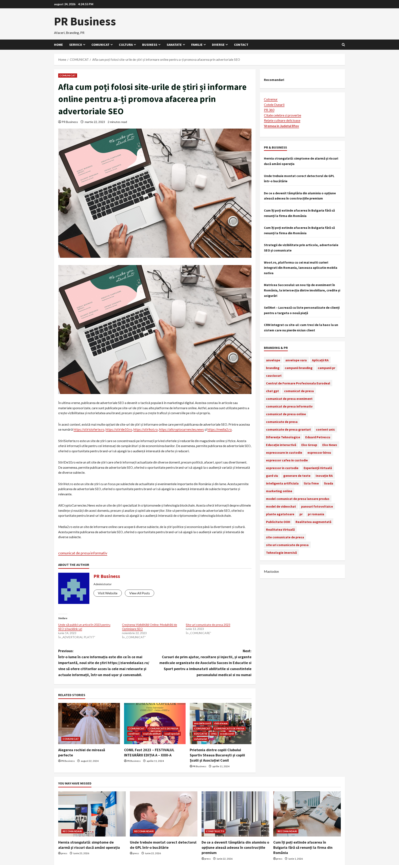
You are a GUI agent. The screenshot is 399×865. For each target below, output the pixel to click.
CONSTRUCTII (215, 831)
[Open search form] (343, 45)
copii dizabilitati (152, 733)
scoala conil (227, 733)
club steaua (220, 723)
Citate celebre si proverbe (282, 115)
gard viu (272, 475)
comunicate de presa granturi (288, 429)
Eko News (329, 444)
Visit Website (107, 593)
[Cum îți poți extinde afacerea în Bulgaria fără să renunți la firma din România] (307, 813)
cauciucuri (273, 375)
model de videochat (281, 506)
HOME (58, 44)
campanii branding (299, 368)
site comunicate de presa (285, 537)
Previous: (103, 662)
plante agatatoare (280, 514)
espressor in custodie (282, 468)
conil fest (133, 733)
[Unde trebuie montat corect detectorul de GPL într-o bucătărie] (163, 813)
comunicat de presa (299, 391)
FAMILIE (197, 44)
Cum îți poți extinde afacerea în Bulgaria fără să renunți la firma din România (302, 847)
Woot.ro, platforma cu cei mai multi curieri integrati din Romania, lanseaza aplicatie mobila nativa (300, 267)
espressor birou (319, 452)
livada (328, 483)
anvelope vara (296, 360)
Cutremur (271, 99)
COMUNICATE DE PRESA (163, 728)
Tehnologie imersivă (281, 552)
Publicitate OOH (278, 521)
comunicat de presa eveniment (289, 398)
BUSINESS (149, 44)
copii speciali (172, 733)
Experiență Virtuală (318, 468)
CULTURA (126, 44)
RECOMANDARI (72, 831)
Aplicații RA (320, 360)
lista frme (311, 483)
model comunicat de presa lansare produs (297, 498)
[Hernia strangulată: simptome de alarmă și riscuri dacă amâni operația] (92, 813)
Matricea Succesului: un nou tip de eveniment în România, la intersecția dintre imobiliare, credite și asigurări (302, 290)
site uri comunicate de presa (287, 545)
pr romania (316, 514)
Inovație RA (324, 475)
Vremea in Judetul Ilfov (281, 126)
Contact (241, 44)
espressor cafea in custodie (287, 460)
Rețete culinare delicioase (282, 120)
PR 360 (269, 110)
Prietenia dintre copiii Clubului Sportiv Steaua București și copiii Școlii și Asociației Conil (217, 755)
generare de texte (296, 475)
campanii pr (326, 368)
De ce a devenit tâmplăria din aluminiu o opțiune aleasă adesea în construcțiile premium (235, 847)
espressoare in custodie (284, 452)
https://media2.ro (219, 429)
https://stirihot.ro (145, 429)
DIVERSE (218, 44)
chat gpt (272, 391)
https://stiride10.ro (119, 429)
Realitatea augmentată (313, 521)
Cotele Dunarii (274, 104)
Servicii (75, 44)
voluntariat (200, 738)
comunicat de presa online (286, 414)
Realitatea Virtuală (280, 529)
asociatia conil (202, 723)
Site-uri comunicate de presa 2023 (208, 624)
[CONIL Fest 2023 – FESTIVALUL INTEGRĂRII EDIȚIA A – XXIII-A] (155, 723)
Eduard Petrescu (317, 437)
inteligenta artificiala (282, 483)
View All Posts (139, 593)
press (64, 853)
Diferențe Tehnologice (283, 437)
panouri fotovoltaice (317, 506)
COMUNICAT (100, 44)
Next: (205, 662)
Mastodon (271, 571)
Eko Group (309, 444)
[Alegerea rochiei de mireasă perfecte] (89, 723)
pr (301, 514)
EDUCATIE (200, 733)
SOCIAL (142, 738)
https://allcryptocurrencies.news (181, 429)
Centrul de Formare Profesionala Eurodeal (298, 383)
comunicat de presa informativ (82, 553)
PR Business (85, 21)
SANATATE (174, 44)
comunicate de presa (282, 421)
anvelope (273, 360)
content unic (325, 429)
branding (273, 368)
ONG (131, 738)
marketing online (279, 491)
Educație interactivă (281, 444)
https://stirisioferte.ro (89, 429)
